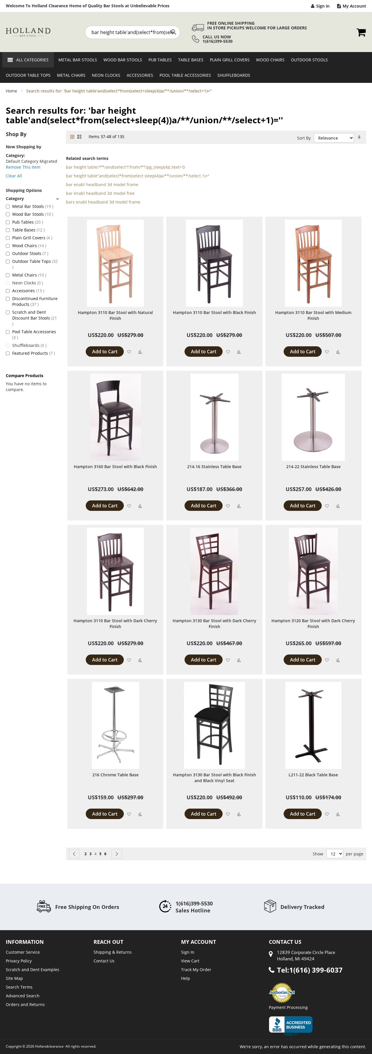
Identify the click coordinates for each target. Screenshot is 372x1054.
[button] (129, 352)
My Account (354, 6)
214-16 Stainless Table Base (214, 466)
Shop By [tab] (16, 134)
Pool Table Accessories (34, 334)
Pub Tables (27, 222)
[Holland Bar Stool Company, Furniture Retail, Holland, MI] (290, 1026)
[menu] (186, 67)
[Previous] (74, 854)
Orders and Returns (25, 1004)
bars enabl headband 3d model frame (103, 202)
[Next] (117, 854)
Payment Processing (288, 1007)
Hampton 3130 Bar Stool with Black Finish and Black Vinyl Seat (214, 777)
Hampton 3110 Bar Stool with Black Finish (214, 312)
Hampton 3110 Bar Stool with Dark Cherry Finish (115, 623)
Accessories (28, 290)
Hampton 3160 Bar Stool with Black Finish (115, 466)
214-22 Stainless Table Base (313, 466)
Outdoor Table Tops (35, 264)
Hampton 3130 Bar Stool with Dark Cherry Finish (214, 623)
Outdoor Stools (30, 253)
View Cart (190, 961)
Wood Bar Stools (32, 214)
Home (12, 91)
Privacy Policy (19, 961)
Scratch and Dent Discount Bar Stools (34, 317)
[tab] (32, 198)
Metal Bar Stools (32, 206)
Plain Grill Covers (32, 237)
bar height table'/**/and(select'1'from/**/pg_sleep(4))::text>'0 (125, 167)
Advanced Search (23, 995)
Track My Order (196, 969)
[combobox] (132, 32)
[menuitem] (76, 59)
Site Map (14, 978)
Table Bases (28, 230)
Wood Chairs (29, 245)
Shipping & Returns (113, 952)
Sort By (304, 138)
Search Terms (19, 987)
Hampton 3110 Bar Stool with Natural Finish (115, 315)
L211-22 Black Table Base (313, 774)
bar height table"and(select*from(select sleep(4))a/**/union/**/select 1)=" (138, 176)
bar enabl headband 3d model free (100, 193)
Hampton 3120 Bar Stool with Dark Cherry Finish (313, 623)
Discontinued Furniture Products (35, 301)
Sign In (323, 6)
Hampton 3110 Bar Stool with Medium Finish (313, 315)
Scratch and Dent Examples (32, 969)
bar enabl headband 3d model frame (102, 184)
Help (185, 978)
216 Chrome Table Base (115, 774)
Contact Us (104, 961)
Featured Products (33, 353)
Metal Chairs (29, 275)
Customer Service (23, 952)
